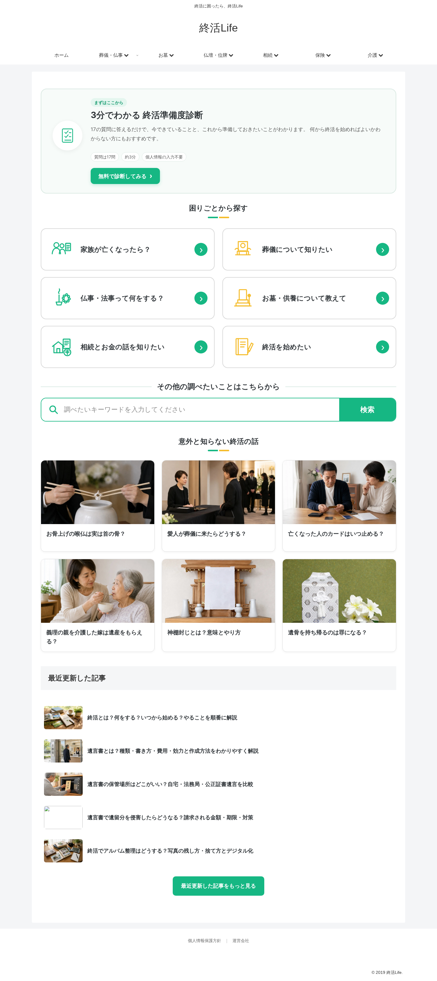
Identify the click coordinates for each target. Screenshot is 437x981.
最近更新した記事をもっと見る (218, 886)
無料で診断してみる (125, 176)
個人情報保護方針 (205, 940)
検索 (367, 409)
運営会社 (240, 940)
